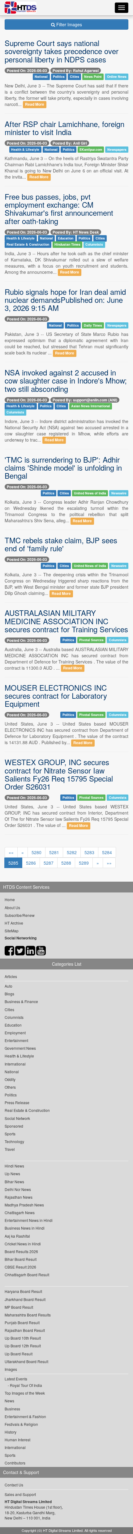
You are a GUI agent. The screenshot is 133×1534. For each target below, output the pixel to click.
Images (11, 1369)
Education (65, 238)
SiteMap (12, 930)
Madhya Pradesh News (24, 1204)
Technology (14, 1141)
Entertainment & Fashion (25, 1416)
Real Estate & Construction (27, 244)
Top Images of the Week (25, 1393)
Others (10, 1087)
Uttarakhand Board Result (26, 1361)
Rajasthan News (18, 1197)
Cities (74, 76)
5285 (13, 863)
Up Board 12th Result (23, 1345)
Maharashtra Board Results (28, 1314)
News (9, 1400)
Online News (117, 76)
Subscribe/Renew (20, 915)
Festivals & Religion (21, 1424)
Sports (10, 1133)
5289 (84, 863)
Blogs (9, 993)
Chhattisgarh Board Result (27, 1274)
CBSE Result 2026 (20, 1266)
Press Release (17, 1102)
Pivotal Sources (91, 640)
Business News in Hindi (25, 1228)
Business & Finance (21, 1001)
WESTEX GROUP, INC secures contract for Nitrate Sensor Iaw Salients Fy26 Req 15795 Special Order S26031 (59, 774)
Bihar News (14, 1181)
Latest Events (16, 1378)
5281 (54, 852)
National (41, 76)
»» (109, 863)
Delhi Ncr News (18, 1189)
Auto (8, 986)
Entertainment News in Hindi (29, 1220)
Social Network (17, 1118)
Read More (34, 104)
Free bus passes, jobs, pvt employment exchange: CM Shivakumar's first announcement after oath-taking (59, 208)
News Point (93, 76)
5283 (89, 852)
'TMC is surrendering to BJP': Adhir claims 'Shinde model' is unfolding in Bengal (63, 467)
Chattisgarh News (20, 1212)
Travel (10, 1149)
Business (12, 1408)
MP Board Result (19, 1307)
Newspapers (117, 149)
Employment (15, 1032)
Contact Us (14, 1484)
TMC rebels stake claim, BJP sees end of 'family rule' (61, 544)
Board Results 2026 (21, 1251)
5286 (31, 863)
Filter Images (68, 24)
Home (10, 899)
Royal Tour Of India (26, 1385)
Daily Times (93, 325)
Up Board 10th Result (23, 1338)
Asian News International (90, 406)
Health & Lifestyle (25, 149)
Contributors (15, 1462)
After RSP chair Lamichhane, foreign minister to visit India (64, 127)
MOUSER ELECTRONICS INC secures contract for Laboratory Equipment (56, 695)
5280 (36, 852)
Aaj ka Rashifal (17, 1236)
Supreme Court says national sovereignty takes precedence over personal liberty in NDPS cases (61, 51)
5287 (49, 863)
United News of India (90, 493)
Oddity (10, 1079)
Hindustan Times (67, 244)
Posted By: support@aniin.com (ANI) (85, 400)
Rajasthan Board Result (25, 1330)
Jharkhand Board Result (25, 1299)
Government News (20, 1048)
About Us (12, 907)
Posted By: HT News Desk (76, 232)
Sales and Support (20, 1494)
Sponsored (14, 1126)
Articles (11, 976)
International (15, 1063)
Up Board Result (18, 1353)
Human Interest (17, 1439)
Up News (12, 1173)
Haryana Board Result (23, 1291)
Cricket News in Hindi (23, 1243)
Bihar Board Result (20, 1259)
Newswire (119, 493)
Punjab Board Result (22, 1322)
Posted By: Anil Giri (70, 143)
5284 (107, 852)
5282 (72, 852)
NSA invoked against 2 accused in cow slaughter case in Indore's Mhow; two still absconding (66, 380)
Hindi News (14, 1165)
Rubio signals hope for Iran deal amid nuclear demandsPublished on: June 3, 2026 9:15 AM (65, 299)
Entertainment (16, 1040)
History (10, 1431)
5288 (66, 863)
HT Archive (14, 923)
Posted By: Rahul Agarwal (76, 70)
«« (11, 852)
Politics (59, 76)
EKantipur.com (90, 149)
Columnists (94, 244)
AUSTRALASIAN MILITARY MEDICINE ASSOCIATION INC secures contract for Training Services (66, 620)
